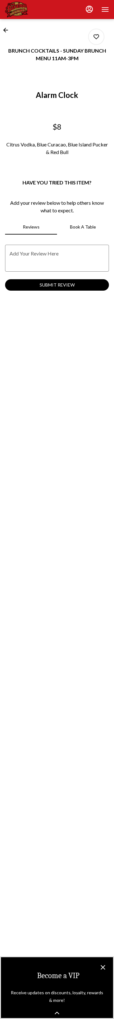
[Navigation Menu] (105, 9)
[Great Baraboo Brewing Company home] (33, 9)
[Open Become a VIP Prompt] (57, 1013)
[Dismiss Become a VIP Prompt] (103, 967)
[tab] (31, 227)
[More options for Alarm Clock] (96, 36)
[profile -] (89, 9)
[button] (7, 30)
